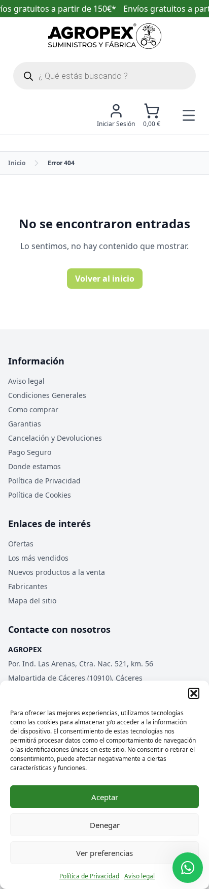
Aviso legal (139, 876)
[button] (194, 693)
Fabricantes (28, 586)
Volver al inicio (104, 278)
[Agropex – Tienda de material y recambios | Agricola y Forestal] (104, 36)
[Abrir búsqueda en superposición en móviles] (104, 76)
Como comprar (33, 409)
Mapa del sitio (32, 600)
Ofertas (20, 543)
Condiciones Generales (47, 395)
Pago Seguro (29, 452)
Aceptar (104, 797)
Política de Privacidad (89, 876)
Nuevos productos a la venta (56, 572)
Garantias (24, 423)
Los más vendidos (38, 558)
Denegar (105, 825)
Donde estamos (34, 466)
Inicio (16, 163)
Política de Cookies (39, 495)
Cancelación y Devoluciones (55, 438)
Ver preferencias (104, 853)
